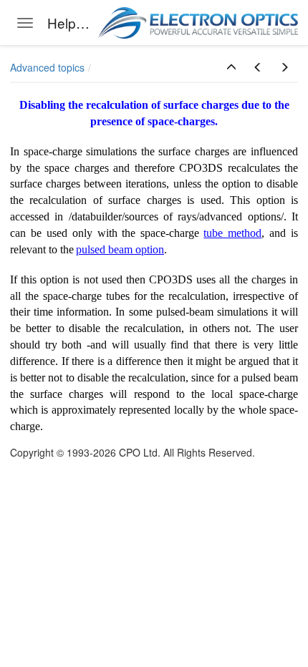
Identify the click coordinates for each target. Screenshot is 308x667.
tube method (232, 233)
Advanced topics (47, 67)
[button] (231, 67)
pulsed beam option (120, 249)
